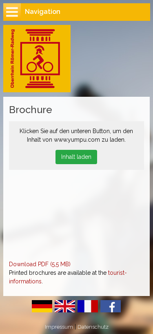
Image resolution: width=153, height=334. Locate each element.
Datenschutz (93, 327)
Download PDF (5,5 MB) (40, 264)
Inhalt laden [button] (76, 157)
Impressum (59, 327)
